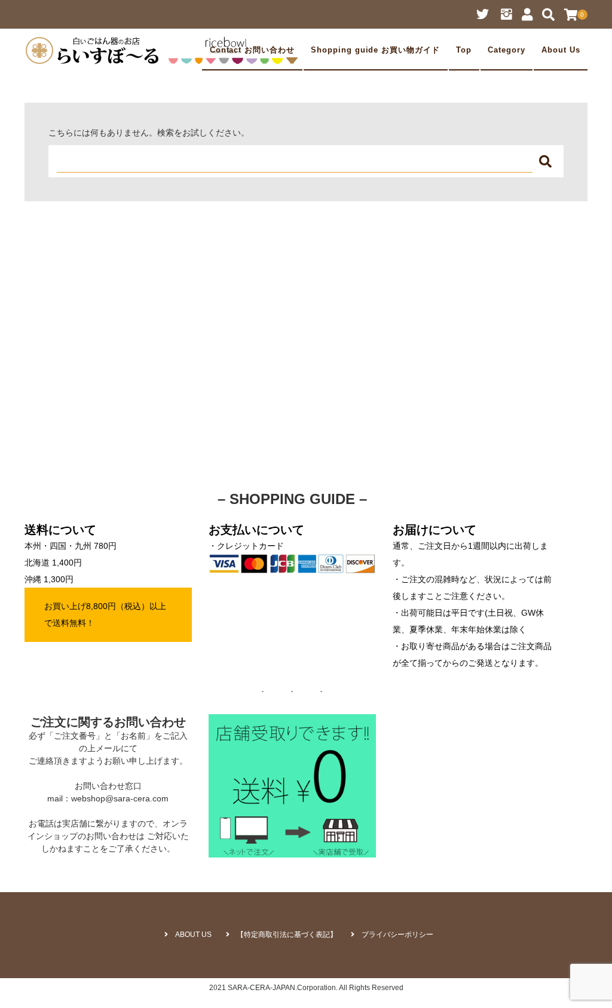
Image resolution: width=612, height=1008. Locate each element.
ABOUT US (193, 934)
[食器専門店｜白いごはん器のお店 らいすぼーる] (165, 50)
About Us (560, 50)
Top (464, 50)
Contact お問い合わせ (252, 50)
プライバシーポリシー (397, 934)
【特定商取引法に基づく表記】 (287, 934)
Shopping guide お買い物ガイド (375, 50)
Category (506, 50)
